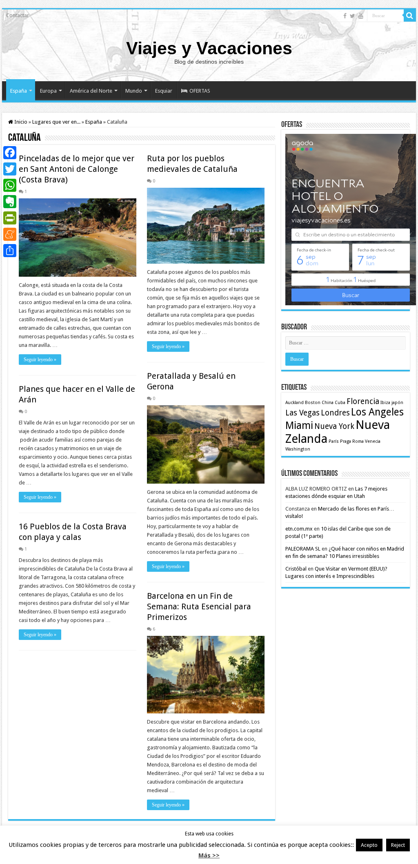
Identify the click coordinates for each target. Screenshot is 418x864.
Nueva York (334, 426)
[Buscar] (410, 15)
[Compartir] (10, 250)
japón (397, 402)
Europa (48, 91)
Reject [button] (398, 845)
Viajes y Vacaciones (209, 48)
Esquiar (163, 91)
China (328, 402)
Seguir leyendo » (40, 359)
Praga (345, 441)
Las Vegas (302, 413)
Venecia (372, 441)
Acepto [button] (369, 845)
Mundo (133, 91)
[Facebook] (344, 16)
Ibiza (385, 402)
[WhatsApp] (10, 185)
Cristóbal (296, 569)
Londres (335, 413)
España (18, 91)
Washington (297, 449)
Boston (312, 402)
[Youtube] (361, 16)
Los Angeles (377, 412)
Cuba (340, 402)
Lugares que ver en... (56, 122)
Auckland (294, 402)
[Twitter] (352, 16)
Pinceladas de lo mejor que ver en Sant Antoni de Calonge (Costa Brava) (76, 168)
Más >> (209, 855)
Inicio (20, 122)
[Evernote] (10, 201)
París (334, 441)
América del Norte (91, 91)
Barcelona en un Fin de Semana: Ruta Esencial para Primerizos (199, 606)
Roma (358, 441)
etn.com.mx (299, 529)
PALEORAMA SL (302, 549)
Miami (299, 425)
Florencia (363, 401)
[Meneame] (10, 234)
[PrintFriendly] (10, 218)
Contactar (17, 15)
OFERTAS (199, 91)
